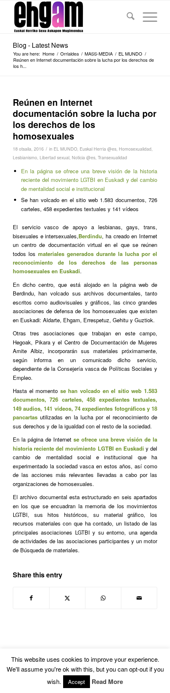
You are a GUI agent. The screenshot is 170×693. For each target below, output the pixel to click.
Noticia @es (83, 157)
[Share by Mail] (139, 598)
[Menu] (146, 16)
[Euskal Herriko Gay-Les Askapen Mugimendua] (70, 16)
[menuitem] (126, 16)
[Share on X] (67, 598)
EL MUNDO (65, 149)
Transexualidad (112, 157)
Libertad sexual (54, 157)
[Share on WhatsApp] (103, 598)
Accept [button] (76, 682)
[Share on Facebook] (31, 598)
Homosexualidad (135, 149)
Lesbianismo (25, 157)
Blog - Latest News (40, 45)
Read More (107, 681)
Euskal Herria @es (98, 149)
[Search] (126, 16)
